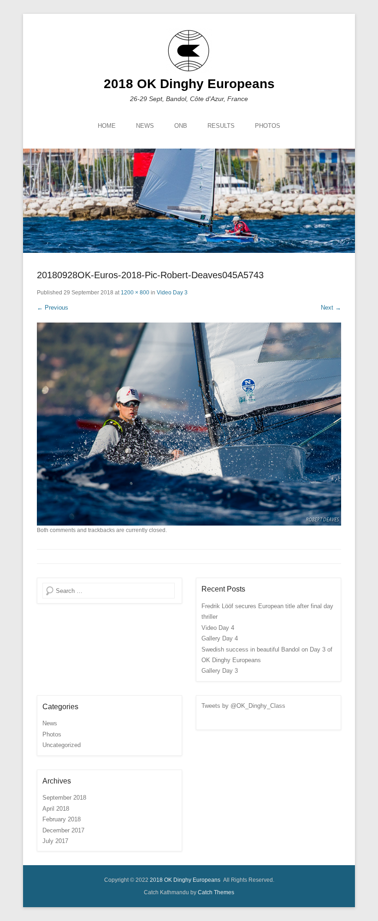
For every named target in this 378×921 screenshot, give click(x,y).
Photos (51, 734)
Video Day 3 (172, 292)
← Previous (52, 307)
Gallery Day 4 (219, 638)
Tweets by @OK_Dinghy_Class (243, 705)
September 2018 (64, 797)
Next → (331, 307)
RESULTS (221, 125)
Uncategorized (61, 745)
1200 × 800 (135, 292)
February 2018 (61, 819)
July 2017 (55, 840)
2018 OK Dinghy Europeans (189, 84)
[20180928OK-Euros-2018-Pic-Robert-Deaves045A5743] (189, 424)
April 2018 (55, 808)
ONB (180, 125)
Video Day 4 (217, 627)
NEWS (145, 125)
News (49, 723)
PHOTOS (267, 125)
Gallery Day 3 (219, 670)
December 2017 (63, 830)
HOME (107, 125)
